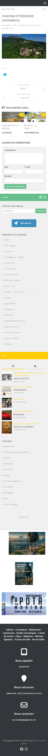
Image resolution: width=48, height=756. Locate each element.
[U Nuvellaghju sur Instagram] (44, 197)
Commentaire (10, 150)
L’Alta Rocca (8, 315)
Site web (7, 176)
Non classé (8, 487)
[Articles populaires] (35, 366)
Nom (6, 167)
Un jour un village (10, 504)
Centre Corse (9, 263)
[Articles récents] (13, 366)
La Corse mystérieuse (21, 376)
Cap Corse (8, 251)
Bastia (6, 239)
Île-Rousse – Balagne (12, 280)
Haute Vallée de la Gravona (14, 321)
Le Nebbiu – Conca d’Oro (14, 292)
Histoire (36, 424)
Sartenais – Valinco (11, 338)
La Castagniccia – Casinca (14, 257)
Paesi (6, 498)
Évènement (30, 411)
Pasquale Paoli (9, 303)
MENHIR (7, 25)
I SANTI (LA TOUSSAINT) (23, 427)
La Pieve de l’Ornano (12, 332)
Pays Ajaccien (9, 309)
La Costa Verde (10, 268)
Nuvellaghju (8, 492)
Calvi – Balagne (10, 245)
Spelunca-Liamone (11, 326)
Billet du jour (8, 9)
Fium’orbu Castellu (11, 274)
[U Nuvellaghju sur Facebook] (40, 197)
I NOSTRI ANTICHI (21, 378)
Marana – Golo (9, 286)
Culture (41, 373)
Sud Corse (8, 344)
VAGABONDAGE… (20, 390)
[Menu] (45, 3)
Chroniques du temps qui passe (25, 373)
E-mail (28, 167)
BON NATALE (18, 414)
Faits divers (8, 469)
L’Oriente (7, 297)
